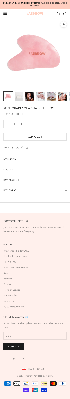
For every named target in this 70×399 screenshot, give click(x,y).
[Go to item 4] (41, 96)
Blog (5, 273)
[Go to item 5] (51, 96)
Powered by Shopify (43, 376)
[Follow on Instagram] (14, 359)
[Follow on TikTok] (22, 359)
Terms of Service (11, 289)
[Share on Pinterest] (22, 147)
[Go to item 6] (62, 96)
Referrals (7, 278)
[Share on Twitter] (17, 147)
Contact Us (8, 301)
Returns (7, 284)
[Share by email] (27, 147)
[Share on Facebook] (12, 147)
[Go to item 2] (19, 96)
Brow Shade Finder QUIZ (16, 250)
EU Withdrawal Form (13, 306)
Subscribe (13, 346)
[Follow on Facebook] (5, 359)
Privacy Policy (10, 295)
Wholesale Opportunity (15, 256)
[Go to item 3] (30, 96)
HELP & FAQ (9, 262)
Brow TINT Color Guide (15, 267)
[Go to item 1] (8, 96)
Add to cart (35, 136)
